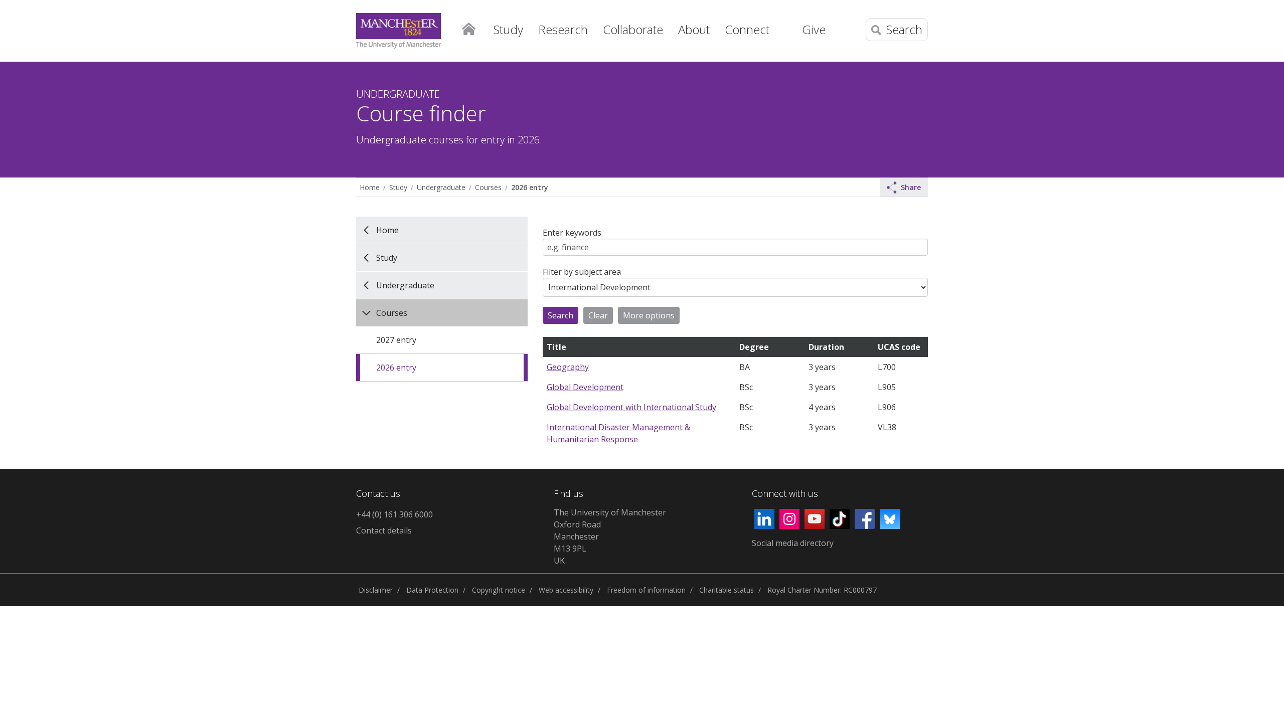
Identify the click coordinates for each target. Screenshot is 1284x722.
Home (468, 28)
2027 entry (396, 339)
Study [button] (508, 29)
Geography (568, 367)
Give (814, 29)
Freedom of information (646, 590)
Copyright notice (498, 590)
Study (398, 187)
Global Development (585, 387)
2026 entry (529, 187)
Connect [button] (747, 29)
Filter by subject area (582, 271)
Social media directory (793, 543)
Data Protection (432, 590)
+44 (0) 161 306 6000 (394, 514)
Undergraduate (441, 187)
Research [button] (563, 29)
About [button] (694, 29)
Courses (488, 187)
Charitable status (726, 590)
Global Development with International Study (631, 407)
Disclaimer (376, 590)
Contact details (384, 530)
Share (911, 187)
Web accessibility (566, 590)
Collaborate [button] (633, 29)
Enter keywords (572, 232)
